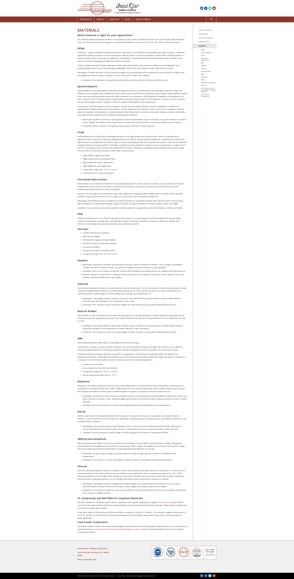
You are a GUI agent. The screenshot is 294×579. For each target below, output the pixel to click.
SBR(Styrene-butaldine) (208, 83)
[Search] (211, 19)
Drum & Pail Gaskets (206, 38)
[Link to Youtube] (214, 8)
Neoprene (204, 77)
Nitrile (203, 80)
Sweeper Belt (203, 34)
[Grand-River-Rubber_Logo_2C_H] (109, 8)
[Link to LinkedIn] (201, 8)
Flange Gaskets (204, 42)
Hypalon (203, 66)
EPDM (203, 50)
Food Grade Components (205, 95)
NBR (202, 74)
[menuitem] (86, 19)
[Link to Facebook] (206, 8)
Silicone (203, 85)
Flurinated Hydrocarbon (205, 59)
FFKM (202, 55)
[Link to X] (210, 8)
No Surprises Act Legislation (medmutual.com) (141, 576)
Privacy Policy (121, 576)
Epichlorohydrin (206, 53)
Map (80, 555)
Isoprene (204, 68)
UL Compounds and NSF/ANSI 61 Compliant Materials (208, 90)
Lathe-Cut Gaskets (205, 30)
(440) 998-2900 (90, 559)
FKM (202, 63)
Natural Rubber (206, 71)
